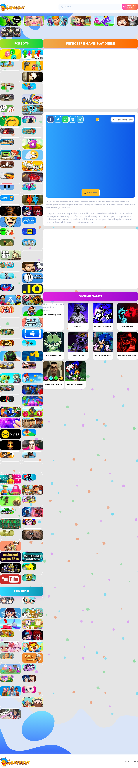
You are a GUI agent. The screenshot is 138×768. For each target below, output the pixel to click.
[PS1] (7, 400)
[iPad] (10, 303)
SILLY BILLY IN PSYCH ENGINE (106, 326)
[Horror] (127, 24)
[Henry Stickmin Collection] (32, 281)
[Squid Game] (10, 482)
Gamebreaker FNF (75, 384)
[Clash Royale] (7, 144)
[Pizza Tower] (29, 367)
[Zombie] (29, 579)
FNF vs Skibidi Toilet (53, 384)
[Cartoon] (32, 113)
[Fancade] (7, 199)
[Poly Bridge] (7, 389)
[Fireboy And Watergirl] (32, 203)
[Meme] (32, 326)
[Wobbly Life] (29, 568)
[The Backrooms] (7, 535)
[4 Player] (32, 58)
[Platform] (32, 382)
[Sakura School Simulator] (29, 680)
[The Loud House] (10, 549)
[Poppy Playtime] (32, 393)
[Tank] (7, 512)
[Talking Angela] (29, 691)
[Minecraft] (7, 333)
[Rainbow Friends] (10, 415)
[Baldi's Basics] (7, 88)
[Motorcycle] (29, 345)
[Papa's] (32, 661)
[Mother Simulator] (7, 658)
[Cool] (32, 158)
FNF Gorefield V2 (53, 355)
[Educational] (32, 627)
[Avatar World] (29, 602)
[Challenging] (10, 125)
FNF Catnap (78, 355)
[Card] (7, 110)
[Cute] (32, 616)
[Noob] (32, 359)
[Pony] (29, 669)
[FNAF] (10, 214)
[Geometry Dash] (29, 233)
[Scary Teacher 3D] (32, 449)
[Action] (57, 24)
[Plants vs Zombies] (10, 382)
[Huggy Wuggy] (7, 289)
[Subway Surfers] (32, 493)
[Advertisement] (21, 737)
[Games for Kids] (32, 650)
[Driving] (32, 180)
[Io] (32, 292)
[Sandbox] (29, 434)
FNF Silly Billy (127, 326)
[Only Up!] (7, 367)
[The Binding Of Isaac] (32, 538)
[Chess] (29, 121)
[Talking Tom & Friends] (29, 501)
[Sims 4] (10, 694)
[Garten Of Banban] (7, 233)
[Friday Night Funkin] (32, 214)
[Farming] (7, 635)
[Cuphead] (32, 169)
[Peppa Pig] (10, 672)
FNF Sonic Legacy (103, 355)
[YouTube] (10, 583)
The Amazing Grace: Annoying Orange (61, 314)
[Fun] (10, 225)
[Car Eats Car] (32, 102)
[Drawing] (10, 627)
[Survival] (10, 504)
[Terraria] (10, 527)
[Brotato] (7, 99)
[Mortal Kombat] (7, 345)
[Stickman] (29, 479)
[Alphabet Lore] (32, 69)
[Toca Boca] (32, 706)
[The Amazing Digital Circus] (29, 523)
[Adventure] (80, 24)
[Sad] (10, 437)
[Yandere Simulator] (10, 717)
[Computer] (10, 158)
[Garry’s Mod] (29, 222)
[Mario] (32, 314)
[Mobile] (32, 337)
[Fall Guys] (29, 188)
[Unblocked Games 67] (32, 560)
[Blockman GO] (29, 88)
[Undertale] (10, 571)
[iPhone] (32, 303)
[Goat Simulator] (29, 244)
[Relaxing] (10, 426)
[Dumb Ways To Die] (7, 188)
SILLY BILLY (78, 326)
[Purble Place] (7, 680)
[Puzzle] (32, 404)
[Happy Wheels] (7, 266)
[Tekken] (32, 516)
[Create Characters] (10, 616)
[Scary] (10, 449)
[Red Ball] (32, 415)
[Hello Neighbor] (7, 278)
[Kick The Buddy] (7, 311)
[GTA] (10, 259)
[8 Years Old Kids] (7, 65)
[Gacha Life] (10, 650)
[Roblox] (32, 426)
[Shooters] (7, 456)
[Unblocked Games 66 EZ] (10, 560)
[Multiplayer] (10, 35)
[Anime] (7, 602)
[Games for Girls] (34, 24)
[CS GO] (7, 166)
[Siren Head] (29, 456)
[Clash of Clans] (29, 132)
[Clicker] (32, 147)
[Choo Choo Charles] (7, 132)
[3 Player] (10, 58)
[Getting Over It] (7, 244)
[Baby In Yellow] (32, 80)
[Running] (104, 24)
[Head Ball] (32, 270)
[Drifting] (7, 177)
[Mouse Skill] (10, 359)
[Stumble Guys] (10, 493)
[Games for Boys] (10, 24)
